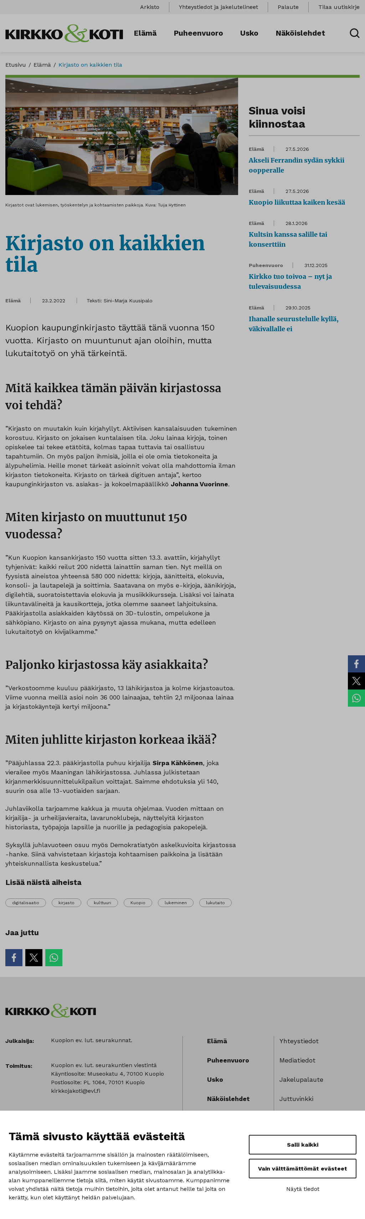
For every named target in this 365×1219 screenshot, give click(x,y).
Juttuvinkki (296, 1098)
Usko (249, 33)
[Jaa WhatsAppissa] (356, 698)
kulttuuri (102, 902)
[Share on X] (356, 681)
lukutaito (215, 902)
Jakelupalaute (301, 1079)
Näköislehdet (300, 33)
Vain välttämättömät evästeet (302, 1168)
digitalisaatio (25, 902)
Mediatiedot (297, 1060)
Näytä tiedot (302, 1188)
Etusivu (15, 64)
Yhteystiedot (299, 1041)
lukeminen (176, 902)
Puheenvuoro (198, 33)
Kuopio (137, 902)
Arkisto (149, 7)
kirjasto (66, 902)
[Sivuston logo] (64, 32)
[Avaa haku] (355, 33)
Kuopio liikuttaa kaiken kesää (297, 202)
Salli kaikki (302, 1144)
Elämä (145, 33)
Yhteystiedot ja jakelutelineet (218, 7)
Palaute (288, 7)
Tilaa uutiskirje (339, 7)
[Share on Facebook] (356, 663)
